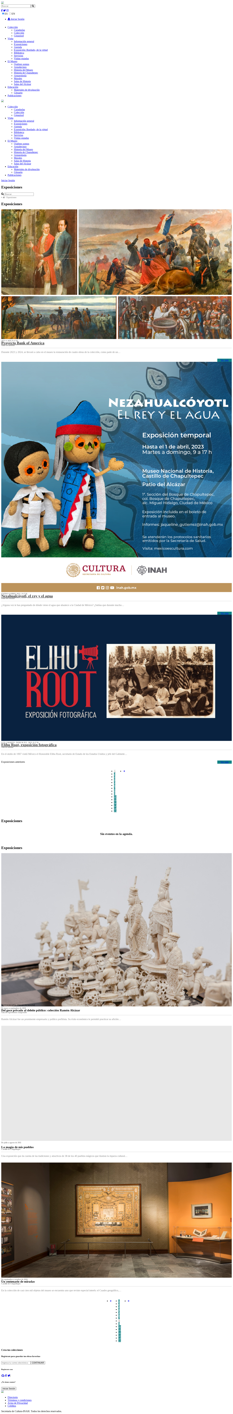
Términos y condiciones (20, 1400)
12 (115, 802)
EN (13, 13)
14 (115, 808)
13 (115, 805)
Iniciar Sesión (17, 19)
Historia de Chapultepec (26, 72)
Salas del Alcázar (22, 84)
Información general (24, 41)
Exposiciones (20, 44)
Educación (13, 87)
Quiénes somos (21, 64)
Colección (13, 27)
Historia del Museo (23, 70)
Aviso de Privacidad (18, 1403)
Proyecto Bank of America (22, 343)
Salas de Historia (22, 81)
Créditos (12, 1405)
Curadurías (19, 30)
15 (115, 811)
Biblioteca (19, 52)
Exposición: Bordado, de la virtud (31, 50)
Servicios (18, 55)
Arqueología (20, 75)
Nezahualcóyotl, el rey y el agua (27, 596)
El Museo (12, 61)
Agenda (18, 47)
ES (6, 13)
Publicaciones (14, 95)
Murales (18, 78)
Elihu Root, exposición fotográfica (29, 745)
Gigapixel (19, 35)
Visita (10, 38)
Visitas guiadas (21, 58)
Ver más (224, 360)
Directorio (13, 1397)
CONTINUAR (38, 1363)
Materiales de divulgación (27, 90)
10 (115, 796)
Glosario (18, 92)
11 (115, 799)
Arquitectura (20, 67)
